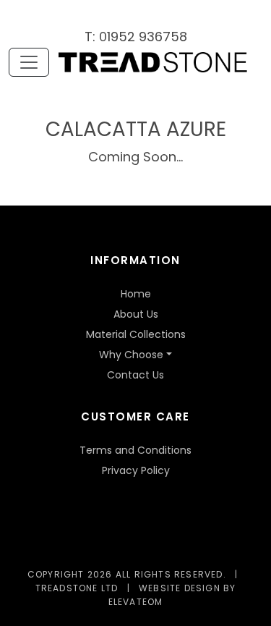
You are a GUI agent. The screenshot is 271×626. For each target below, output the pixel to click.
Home (136, 294)
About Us (135, 314)
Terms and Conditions (135, 450)
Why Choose (131, 354)
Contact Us (135, 375)
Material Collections (136, 334)
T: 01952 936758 (136, 37)
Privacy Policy (136, 470)
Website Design (179, 588)
